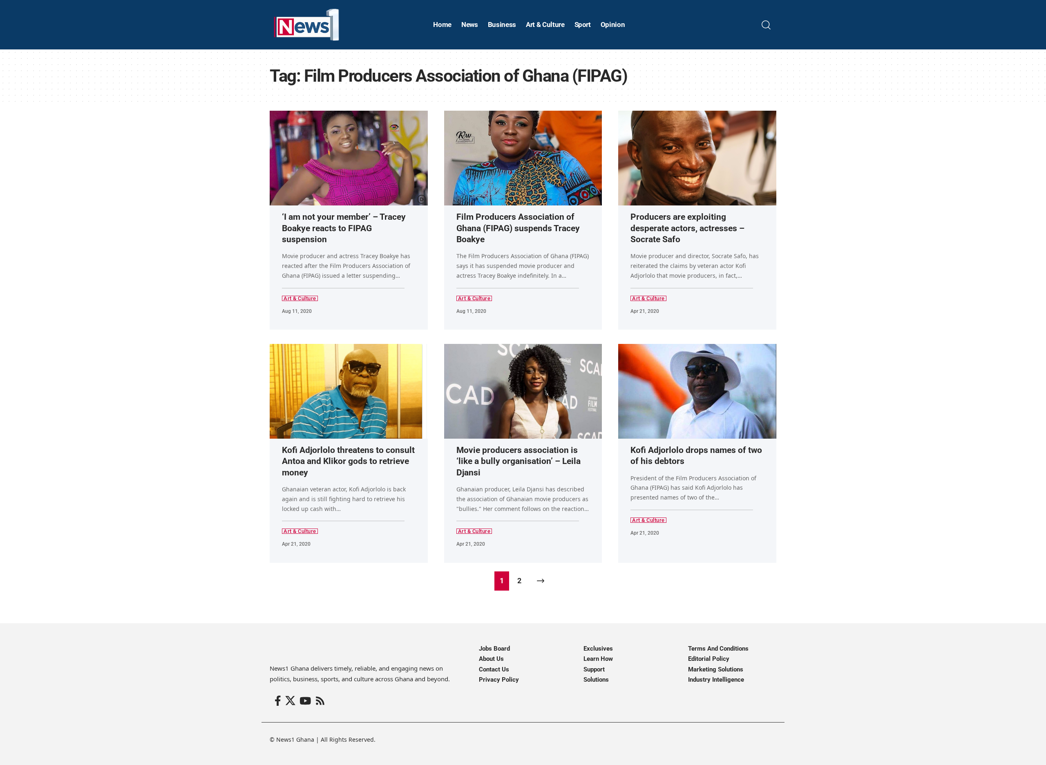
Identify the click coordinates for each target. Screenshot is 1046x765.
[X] (290, 701)
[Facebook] (278, 701)
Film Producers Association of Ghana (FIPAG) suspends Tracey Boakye (518, 228)
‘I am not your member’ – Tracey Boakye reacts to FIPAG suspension (344, 228)
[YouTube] (305, 701)
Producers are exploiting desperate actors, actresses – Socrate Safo (687, 228)
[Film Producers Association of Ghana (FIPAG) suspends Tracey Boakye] (523, 158)
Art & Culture (300, 298)
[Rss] (320, 701)
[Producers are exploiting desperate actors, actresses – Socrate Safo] (697, 158)
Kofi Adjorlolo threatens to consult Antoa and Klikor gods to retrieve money (348, 461)
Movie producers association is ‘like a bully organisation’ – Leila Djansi (518, 461)
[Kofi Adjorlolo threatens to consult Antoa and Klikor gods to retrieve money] (349, 391)
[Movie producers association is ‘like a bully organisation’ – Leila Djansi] (523, 391)
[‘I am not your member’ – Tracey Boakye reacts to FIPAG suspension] (349, 158)
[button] (766, 24)
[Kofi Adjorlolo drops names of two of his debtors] (697, 391)
